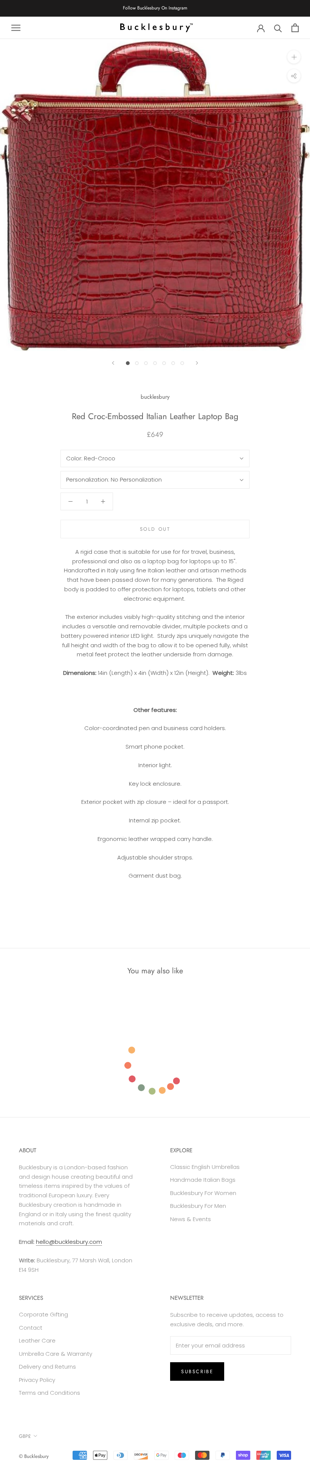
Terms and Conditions (49, 1393)
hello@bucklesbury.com (69, 1242)
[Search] (278, 28)
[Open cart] (295, 27)
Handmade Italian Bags (203, 1180)
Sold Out (155, 529)
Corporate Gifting (43, 1314)
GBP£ (25, 1436)
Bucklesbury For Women (203, 1193)
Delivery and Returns (47, 1367)
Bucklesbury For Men (198, 1206)
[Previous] (113, 363)
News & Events (190, 1219)
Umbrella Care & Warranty (55, 1354)
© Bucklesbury (34, 1456)
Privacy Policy (37, 1380)
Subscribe (197, 1371)
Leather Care (37, 1340)
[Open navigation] (15, 28)
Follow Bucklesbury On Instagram (155, 8)
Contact (30, 1328)
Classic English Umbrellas (205, 1167)
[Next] (197, 363)
